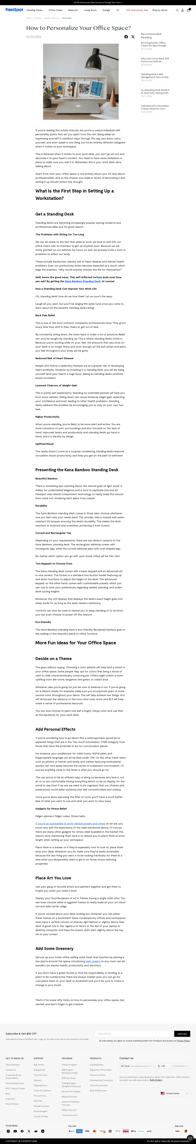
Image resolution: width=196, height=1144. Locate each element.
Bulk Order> (156, 1080)
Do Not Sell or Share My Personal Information (168, 1141)
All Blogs (37, 18)
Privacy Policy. (183, 1041)
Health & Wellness (51, 18)
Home (28, 18)
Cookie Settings (41, 1116)
